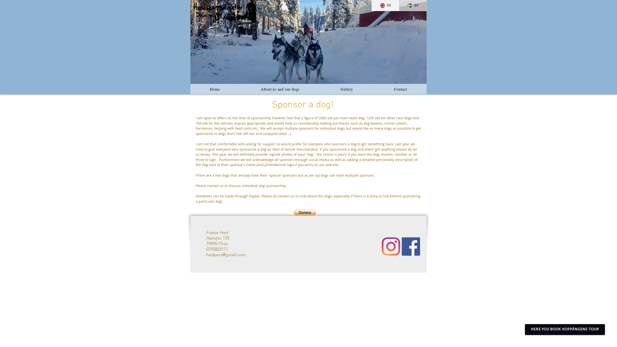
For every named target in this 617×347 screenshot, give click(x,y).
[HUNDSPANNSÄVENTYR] (411, 246)
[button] (308, 42)
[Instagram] (391, 246)
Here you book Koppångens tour (565, 329)
